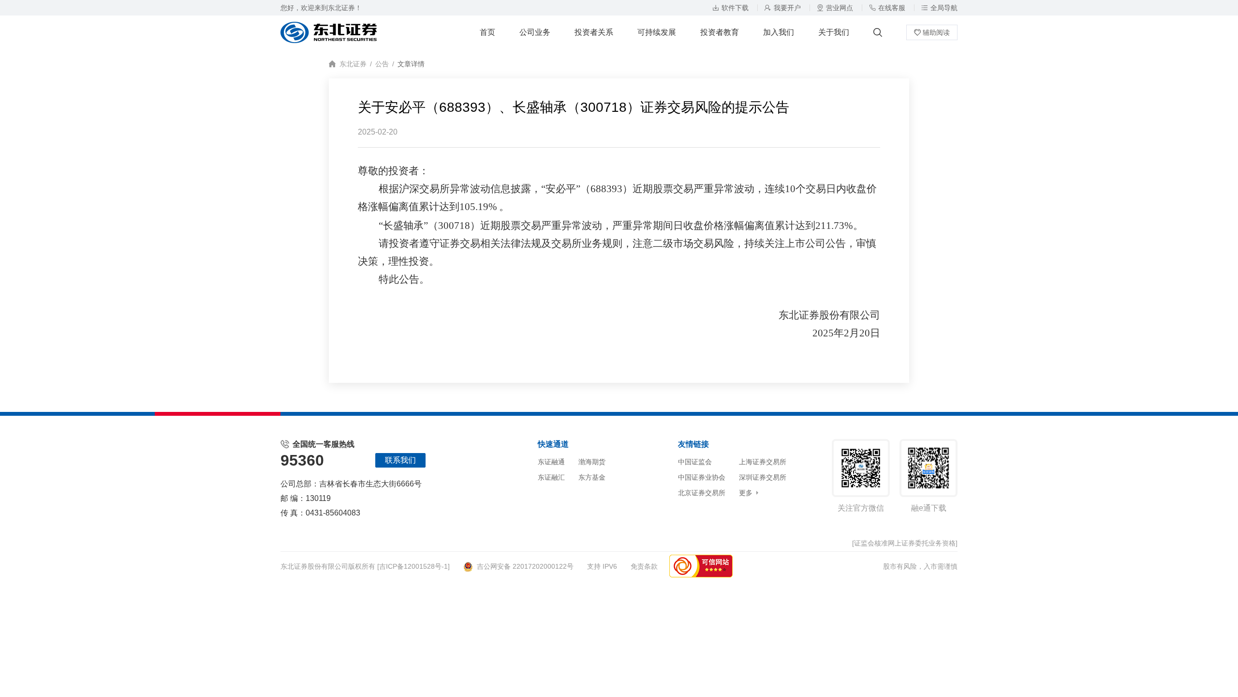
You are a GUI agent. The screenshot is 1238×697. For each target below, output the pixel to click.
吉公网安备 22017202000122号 (525, 566)
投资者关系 (594, 32)
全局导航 (944, 8)
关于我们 (833, 32)
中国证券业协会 (701, 477)
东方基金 (591, 477)
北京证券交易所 (701, 493)
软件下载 (735, 8)
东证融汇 (551, 477)
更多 (745, 493)
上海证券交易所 (762, 462)
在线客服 (891, 8)
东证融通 (551, 462)
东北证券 (353, 64)
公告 (382, 64)
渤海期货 (591, 462)
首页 (487, 32)
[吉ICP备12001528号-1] (413, 566)
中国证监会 (695, 462)
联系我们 (400, 460)
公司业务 (534, 32)
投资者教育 (719, 32)
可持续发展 (656, 32)
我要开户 (787, 8)
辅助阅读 (936, 32)
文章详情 (411, 64)
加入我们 (778, 32)
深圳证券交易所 (762, 477)
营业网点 (839, 8)
